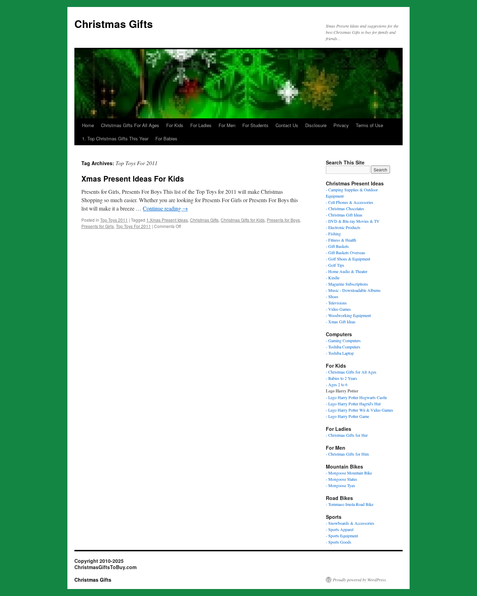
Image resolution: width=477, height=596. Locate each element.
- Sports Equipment (342, 535)
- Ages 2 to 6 (336, 384)
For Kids (174, 125)
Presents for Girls (97, 226)
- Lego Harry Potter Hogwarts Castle (356, 397)
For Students (255, 125)
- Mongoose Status (341, 479)
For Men (227, 125)
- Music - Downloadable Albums (353, 290)
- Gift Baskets (337, 246)
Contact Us (287, 125)
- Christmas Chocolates (345, 208)
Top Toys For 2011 (133, 226)
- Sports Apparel (339, 529)
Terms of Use (369, 125)
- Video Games (338, 309)
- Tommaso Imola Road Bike (349, 504)
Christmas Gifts (113, 23)
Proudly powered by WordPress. (360, 579)
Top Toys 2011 (114, 220)
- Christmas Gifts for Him (347, 454)
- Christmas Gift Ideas (344, 215)
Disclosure (315, 125)
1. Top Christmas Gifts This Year (115, 138)
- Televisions (336, 303)
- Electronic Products (343, 227)
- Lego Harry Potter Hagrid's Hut (353, 403)
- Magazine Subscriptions (347, 284)
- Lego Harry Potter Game (347, 416)
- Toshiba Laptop (340, 353)
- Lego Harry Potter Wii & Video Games (359, 410)
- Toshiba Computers (343, 346)
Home (88, 125)
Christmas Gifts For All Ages (130, 125)
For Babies (166, 138)
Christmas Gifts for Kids (243, 220)
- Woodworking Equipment (348, 315)
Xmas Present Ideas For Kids (132, 178)
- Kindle (332, 277)
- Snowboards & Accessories (350, 523)
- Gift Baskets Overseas (345, 252)
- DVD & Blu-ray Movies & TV (353, 221)
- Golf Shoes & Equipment (348, 259)
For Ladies (201, 125)
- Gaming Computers (343, 340)
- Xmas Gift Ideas (340, 321)
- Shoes (332, 296)
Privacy (341, 125)
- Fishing (333, 233)
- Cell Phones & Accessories (349, 202)
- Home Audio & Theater (346, 271)
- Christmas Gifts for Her (347, 435)
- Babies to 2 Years (341, 378)
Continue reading (165, 208)
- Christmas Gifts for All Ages (351, 372)
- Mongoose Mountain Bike (349, 473)
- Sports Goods (338, 542)
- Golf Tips (335, 265)
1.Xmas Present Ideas (167, 220)
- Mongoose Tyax (340, 485)
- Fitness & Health (341, 240)
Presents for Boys (283, 220)
